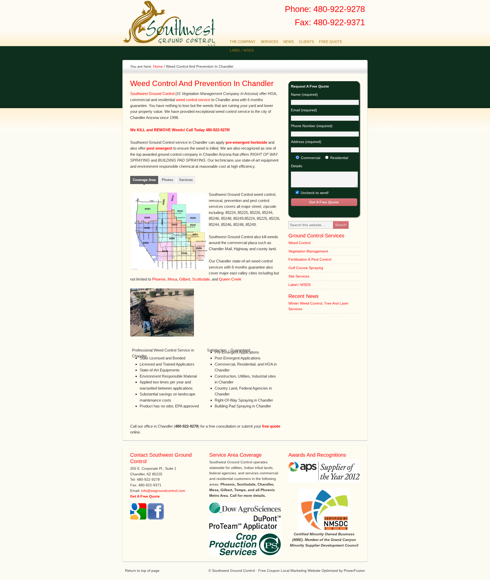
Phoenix (159, 279)
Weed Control (299, 243)
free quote (271, 426)
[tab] (144, 180)
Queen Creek (230, 279)
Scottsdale (201, 279)
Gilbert (184, 279)
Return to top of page (142, 571)
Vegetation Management (308, 251)
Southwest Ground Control (172, 23)
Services (186, 180)
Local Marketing (294, 571)
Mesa (172, 279)
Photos (167, 180)
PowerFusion (354, 571)
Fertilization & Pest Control (309, 259)
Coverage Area (144, 180)
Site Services (298, 276)
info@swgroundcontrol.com (163, 491)
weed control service (193, 100)
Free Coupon (269, 571)
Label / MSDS (299, 285)
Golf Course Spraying (305, 268)
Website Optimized (323, 571)
